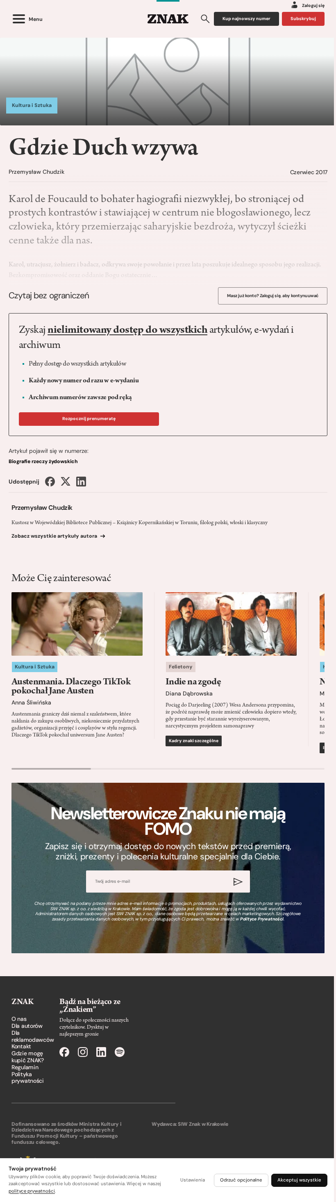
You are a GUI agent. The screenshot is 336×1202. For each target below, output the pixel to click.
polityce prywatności (32, 1191)
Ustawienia (192, 1180)
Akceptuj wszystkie (299, 1180)
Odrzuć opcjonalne (241, 1180)
